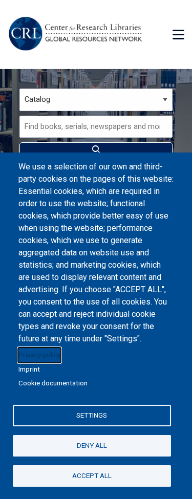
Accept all (92, 475)
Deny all (92, 445)
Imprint (29, 369)
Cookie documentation (53, 383)
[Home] (77, 34)
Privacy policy (39, 355)
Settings (91, 415)
